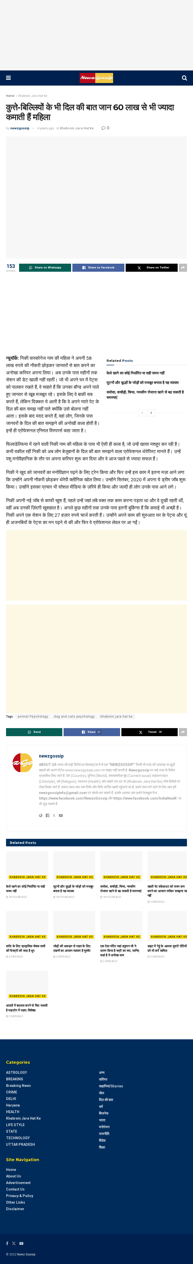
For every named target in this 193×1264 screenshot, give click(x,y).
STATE (11, 1131)
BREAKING (14, 1079)
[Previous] (142, 412)
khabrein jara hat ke (117, 716)
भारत (102, 1120)
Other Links (15, 1202)
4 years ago (45, 128)
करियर (103, 1079)
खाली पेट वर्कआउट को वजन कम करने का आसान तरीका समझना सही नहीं (168, 890)
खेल (101, 1093)
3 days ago (157, 956)
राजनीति (104, 1134)
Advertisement (18, 1183)
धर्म (101, 1106)
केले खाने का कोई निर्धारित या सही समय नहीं (135, 373)
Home (10, 96)
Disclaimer (15, 1209)
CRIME (11, 1092)
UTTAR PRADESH (20, 1144)
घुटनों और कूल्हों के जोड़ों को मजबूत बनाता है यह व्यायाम (143, 382)
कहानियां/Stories (111, 1086)
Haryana (13, 1105)
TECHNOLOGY (18, 1138)
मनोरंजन (104, 1127)
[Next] (151, 412)
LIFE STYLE (15, 1125)
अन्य (102, 1073)
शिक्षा (102, 1147)
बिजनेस (103, 1113)
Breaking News (18, 1086)
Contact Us (15, 1189)
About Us (13, 1176)
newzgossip (19, 128)
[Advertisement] (96, 35)
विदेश (102, 1140)
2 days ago (157, 901)
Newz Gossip (26, 1254)
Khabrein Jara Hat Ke (32, 96)
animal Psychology (33, 716)
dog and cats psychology (74, 716)
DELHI (11, 1099)
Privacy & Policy (19, 1196)
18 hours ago (17, 897)
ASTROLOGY (16, 1073)
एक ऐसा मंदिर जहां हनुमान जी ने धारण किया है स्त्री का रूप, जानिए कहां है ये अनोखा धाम (119, 950)
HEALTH (12, 1112)
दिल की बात (106, 1100)
